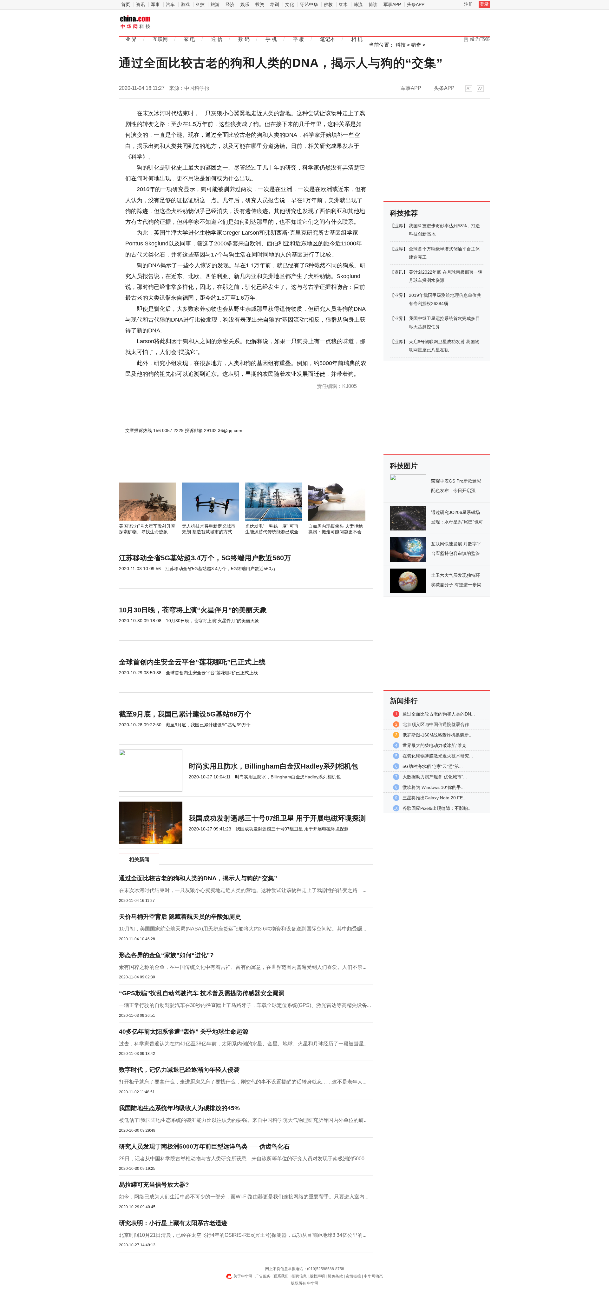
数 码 (244, 39)
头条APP (415, 4)
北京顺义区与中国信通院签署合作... (438, 724)
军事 (155, 4)
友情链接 (353, 1276)
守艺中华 (309, 4)
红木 (343, 4)
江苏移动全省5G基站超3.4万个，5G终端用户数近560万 (205, 558)
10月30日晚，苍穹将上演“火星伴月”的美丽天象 (193, 610)
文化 (289, 4)
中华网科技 (135, 22)
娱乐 (244, 4)
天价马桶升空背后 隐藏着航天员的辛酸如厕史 (180, 916)
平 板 (298, 39)
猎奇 (416, 45)
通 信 (216, 39)
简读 (373, 4)
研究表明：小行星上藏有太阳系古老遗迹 (173, 1223)
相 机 (357, 39)
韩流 (358, 4)
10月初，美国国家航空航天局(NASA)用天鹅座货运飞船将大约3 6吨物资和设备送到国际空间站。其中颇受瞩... (242, 928)
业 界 (131, 39)
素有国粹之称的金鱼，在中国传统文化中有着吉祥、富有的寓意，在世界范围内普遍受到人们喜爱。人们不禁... (242, 967)
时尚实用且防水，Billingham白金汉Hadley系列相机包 (273, 766)
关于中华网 (242, 1276)
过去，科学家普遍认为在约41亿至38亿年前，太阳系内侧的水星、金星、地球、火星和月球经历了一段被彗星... (243, 1043)
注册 (468, 4)
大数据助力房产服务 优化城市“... (435, 776)
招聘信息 (299, 1276)
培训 (274, 4)
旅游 (215, 4)
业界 (398, 225)
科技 (200, 4)
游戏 (185, 4)
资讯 (140, 4)
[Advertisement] (226, 465)
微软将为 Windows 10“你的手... (434, 787)
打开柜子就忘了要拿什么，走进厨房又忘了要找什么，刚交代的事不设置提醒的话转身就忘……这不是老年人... (242, 1081)
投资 (259, 4)
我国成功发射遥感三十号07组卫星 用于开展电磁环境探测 (277, 818)
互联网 (160, 39)
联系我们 (281, 1276)
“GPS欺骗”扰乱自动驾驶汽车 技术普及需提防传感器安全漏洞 (202, 993)
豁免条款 (335, 1276)
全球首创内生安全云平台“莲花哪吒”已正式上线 (192, 662)
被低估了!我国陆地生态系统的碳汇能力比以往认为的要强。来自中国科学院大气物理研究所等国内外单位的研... (243, 1120)
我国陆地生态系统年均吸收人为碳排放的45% (179, 1108)
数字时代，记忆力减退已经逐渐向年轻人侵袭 (179, 1069)
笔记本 (327, 39)
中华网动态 (373, 1276)
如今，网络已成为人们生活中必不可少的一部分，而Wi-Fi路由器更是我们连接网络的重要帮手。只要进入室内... (243, 1196)
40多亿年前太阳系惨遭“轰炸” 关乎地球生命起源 (183, 1031)
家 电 (189, 39)
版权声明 (317, 1276)
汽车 (170, 4)
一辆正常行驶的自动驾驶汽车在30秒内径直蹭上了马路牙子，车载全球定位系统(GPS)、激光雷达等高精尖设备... (245, 1005)
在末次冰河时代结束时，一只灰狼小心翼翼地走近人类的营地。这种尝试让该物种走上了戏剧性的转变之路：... (242, 890)
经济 (230, 4)
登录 (484, 4)
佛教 (328, 4)
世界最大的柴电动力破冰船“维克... (436, 745)
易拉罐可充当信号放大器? (154, 1184)
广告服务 (263, 1276)
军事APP (392, 4)
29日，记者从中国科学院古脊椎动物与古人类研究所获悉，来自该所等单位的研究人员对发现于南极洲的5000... (243, 1158)
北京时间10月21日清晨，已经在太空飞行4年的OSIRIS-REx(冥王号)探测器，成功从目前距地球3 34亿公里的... (242, 1235)
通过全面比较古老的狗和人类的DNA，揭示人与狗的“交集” (198, 878)
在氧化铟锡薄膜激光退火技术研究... (438, 755)
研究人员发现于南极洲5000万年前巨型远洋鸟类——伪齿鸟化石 (204, 1146)
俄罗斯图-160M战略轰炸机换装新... (438, 734)
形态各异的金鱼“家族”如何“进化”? (166, 955)
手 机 (271, 39)
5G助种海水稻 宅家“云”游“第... (433, 766)
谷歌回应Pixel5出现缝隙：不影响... (437, 808)
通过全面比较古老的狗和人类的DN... (439, 713)
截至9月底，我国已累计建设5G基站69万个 (185, 714)
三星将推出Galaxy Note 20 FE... (435, 797)
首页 (125, 4)
